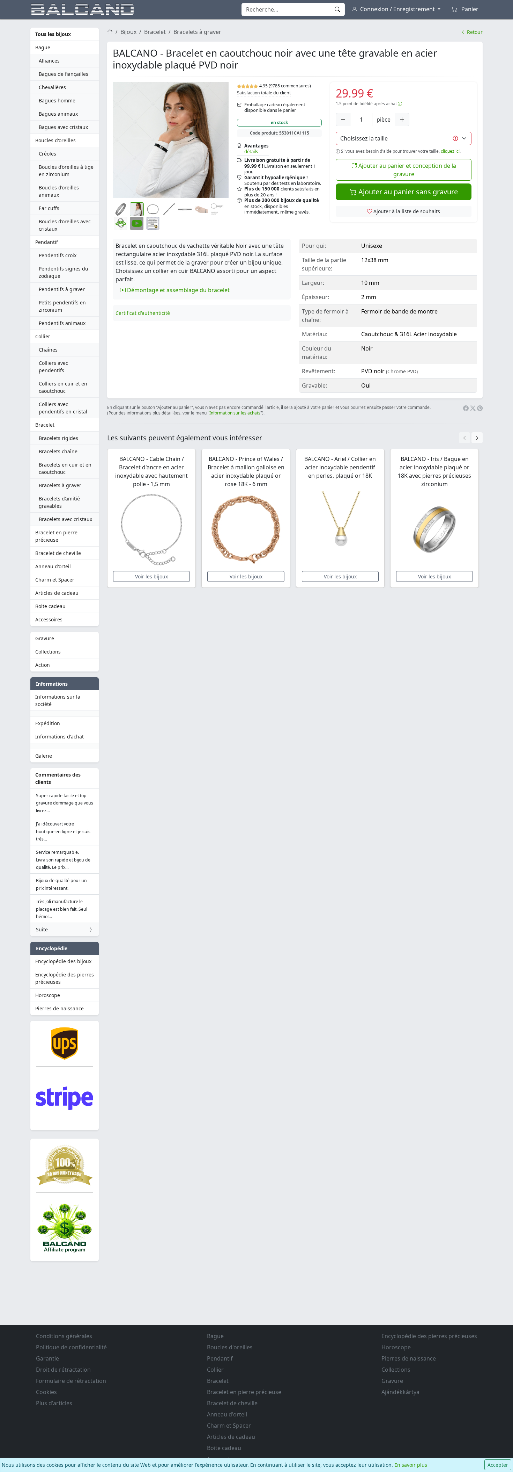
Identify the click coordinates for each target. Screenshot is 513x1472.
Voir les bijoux (151, 576)
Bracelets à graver (60, 485)
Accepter (498, 1465)
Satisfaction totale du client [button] (264, 93)
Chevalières (52, 87)
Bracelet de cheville (58, 553)
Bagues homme (57, 100)
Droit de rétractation (63, 1369)
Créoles (47, 153)
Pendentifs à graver (62, 289)
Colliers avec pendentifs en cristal (63, 408)
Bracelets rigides (58, 438)
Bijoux (128, 32)
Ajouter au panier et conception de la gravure (406, 170)
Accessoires (48, 619)
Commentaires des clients (58, 778)
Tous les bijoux (53, 34)
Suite (42, 929)
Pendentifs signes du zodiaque (63, 272)
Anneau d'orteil (53, 566)
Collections (48, 651)
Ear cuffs (49, 208)
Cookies (46, 1392)
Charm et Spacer (54, 579)
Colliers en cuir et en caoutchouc (63, 387)
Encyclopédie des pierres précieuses (64, 978)
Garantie (47, 1358)
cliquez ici (450, 151)
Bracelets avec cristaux (65, 519)
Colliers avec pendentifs (53, 367)
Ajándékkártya (400, 1392)
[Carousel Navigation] (471, 437)
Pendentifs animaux (62, 323)
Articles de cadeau (57, 593)
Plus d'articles (54, 1403)
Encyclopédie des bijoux (63, 961)
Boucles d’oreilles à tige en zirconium (66, 171)
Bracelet (44, 424)
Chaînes (48, 349)
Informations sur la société (57, 700)
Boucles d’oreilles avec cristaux (65, 225)
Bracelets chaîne (58, 451)
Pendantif (46, 242)
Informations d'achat (59, 736)
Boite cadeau (50, 606)
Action (42, 665)
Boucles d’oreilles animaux (59, 191)
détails (251, 151)
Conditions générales (64, 1336)
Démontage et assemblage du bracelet (178, 290)
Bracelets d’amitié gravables (59, 502)
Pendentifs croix (57, 255)
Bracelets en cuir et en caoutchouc (65, 468)
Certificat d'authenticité (143, 313)
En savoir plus (410, 1465)
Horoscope (47, 995)
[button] (171, 140)
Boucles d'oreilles (55, 140)
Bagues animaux (58, 113)
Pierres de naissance (59, 1008)
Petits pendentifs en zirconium (62, 306)
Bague (42, 47)
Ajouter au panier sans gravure (407, 191)
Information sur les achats (234, 413)
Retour (474, 32)
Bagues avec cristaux (63, 127)
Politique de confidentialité (71, 1347)
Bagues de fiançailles (63, 74)
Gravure (44, 638)
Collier (42, 336)
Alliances (49, 60)
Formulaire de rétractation (71, 1381)
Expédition (47, 723)
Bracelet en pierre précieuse (56, 536)
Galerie (43, 755)
